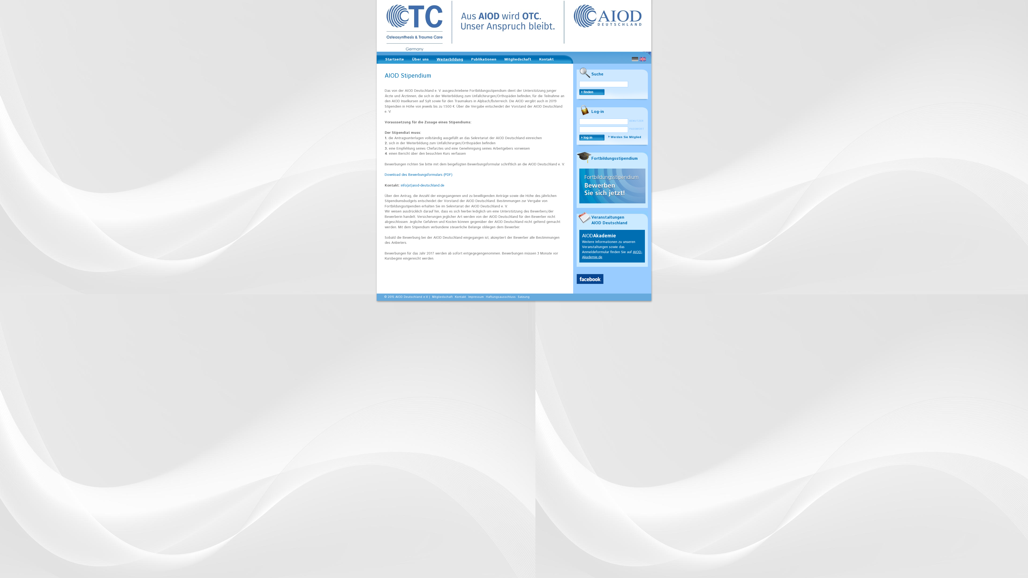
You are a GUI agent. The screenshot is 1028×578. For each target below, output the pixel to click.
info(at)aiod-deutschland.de (422, 185)
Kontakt (546, 59)
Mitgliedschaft (516, 60)
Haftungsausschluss (501, 297)
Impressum (476, 297)
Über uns (419, 60)
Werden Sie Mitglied (626, 137)
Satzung (524, 297)
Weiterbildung (448, 60)
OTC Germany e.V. (514, 26)
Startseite (394, 59)
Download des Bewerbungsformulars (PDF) (418, 174)
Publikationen (482, 60)
